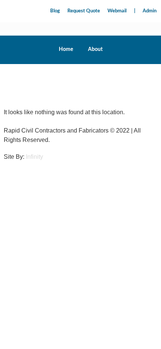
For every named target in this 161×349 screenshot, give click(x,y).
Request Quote (83, 11)
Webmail (117, 11)
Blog (55, 11)
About (95, 49)
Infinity (34, 157)
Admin (150, 11)
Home (66, 49)
